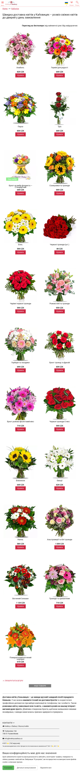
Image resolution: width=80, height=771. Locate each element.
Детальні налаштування (26, 768)
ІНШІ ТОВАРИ (40, 686)
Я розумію (8, 768)
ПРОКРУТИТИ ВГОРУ (13, 681)
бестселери (39, 26)
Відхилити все (45, 768)
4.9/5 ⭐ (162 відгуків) (11, 743)
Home (5, 9)
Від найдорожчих (70, 26)
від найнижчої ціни (53, 26)
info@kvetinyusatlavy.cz (13, 739)
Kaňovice (15, 9)
